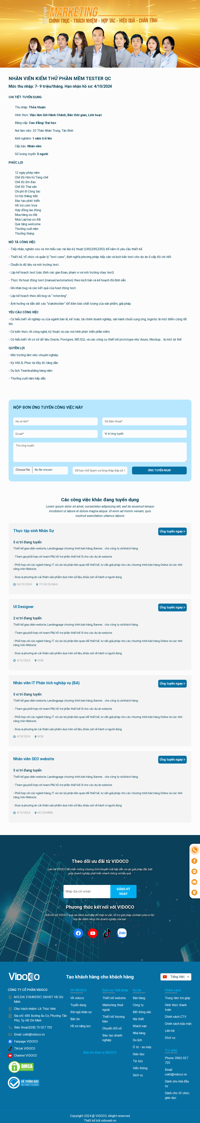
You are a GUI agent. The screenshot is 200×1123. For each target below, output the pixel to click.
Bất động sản (142, 1012)
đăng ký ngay (123, 891)
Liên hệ (170, 1031)
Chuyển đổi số (112, 1028)
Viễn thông (140, 1068)
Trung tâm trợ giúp (177, 998)
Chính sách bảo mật (178, 1024)
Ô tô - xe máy (142, 1047)
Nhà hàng (139, 1033)
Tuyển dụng (78, 1005)
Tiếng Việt (177, 977)
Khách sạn (140, 1026)
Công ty (138, 1005)
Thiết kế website (114, 998)
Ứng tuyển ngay (159, 470)
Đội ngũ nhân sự (81, 1012)
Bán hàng (139, 998)
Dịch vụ (138, 1075)
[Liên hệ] (194, 850)
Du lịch (137, 1040)
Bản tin (75, 1019)
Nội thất (138, 1019)
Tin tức (138, 1061)
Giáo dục (139, 1054)
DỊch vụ (170, 1038)
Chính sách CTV (175, 1017)
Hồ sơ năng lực (80, 1026)
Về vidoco (77, 998)
